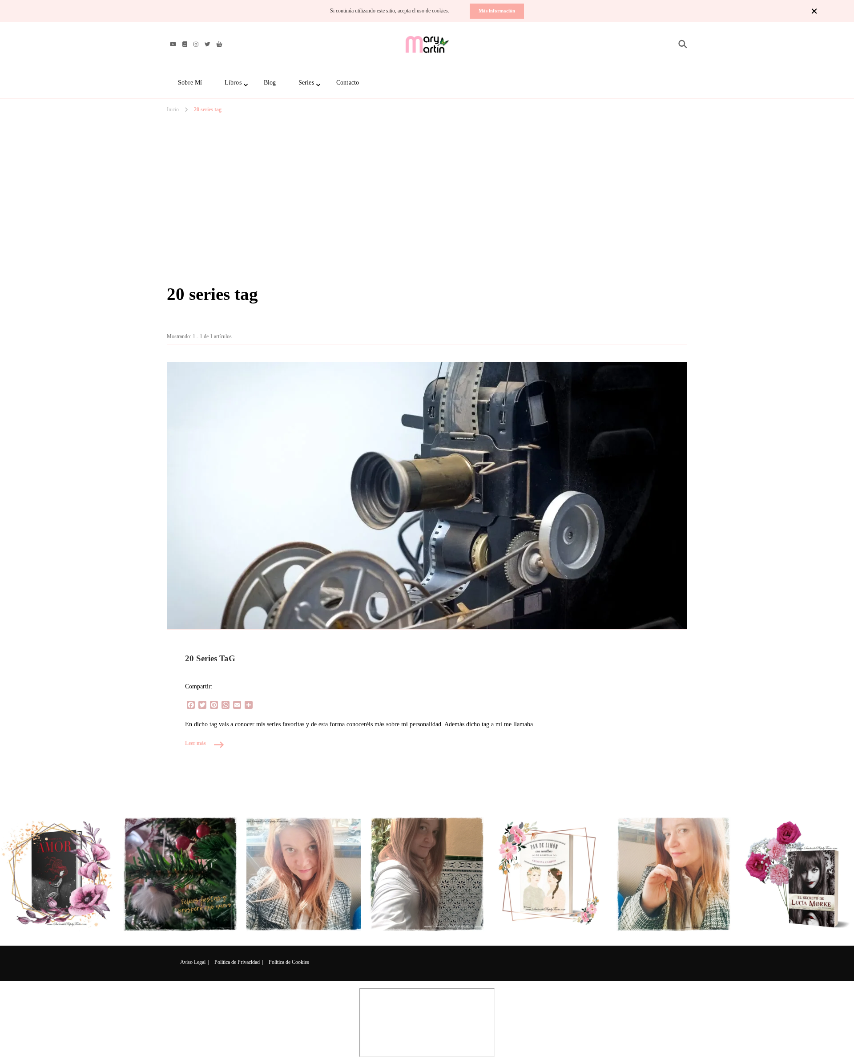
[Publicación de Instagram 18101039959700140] (797, 874)
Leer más (195, 743)
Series (306, 82)
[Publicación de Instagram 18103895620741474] (180, 874)
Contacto (347, 82)
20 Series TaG (210, 658)
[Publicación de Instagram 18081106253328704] (427, 874)
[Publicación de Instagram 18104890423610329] (57, 874)
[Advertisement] (427, 159)
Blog (270, 82)
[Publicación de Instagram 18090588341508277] (303, 874)
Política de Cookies (289, 962)
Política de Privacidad (237, 962)
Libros (233, 82)
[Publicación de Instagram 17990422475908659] (550, 874)
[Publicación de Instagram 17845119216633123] (673, 874)
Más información (497, 10)
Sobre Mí (190, 82)
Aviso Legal (192, 962)
